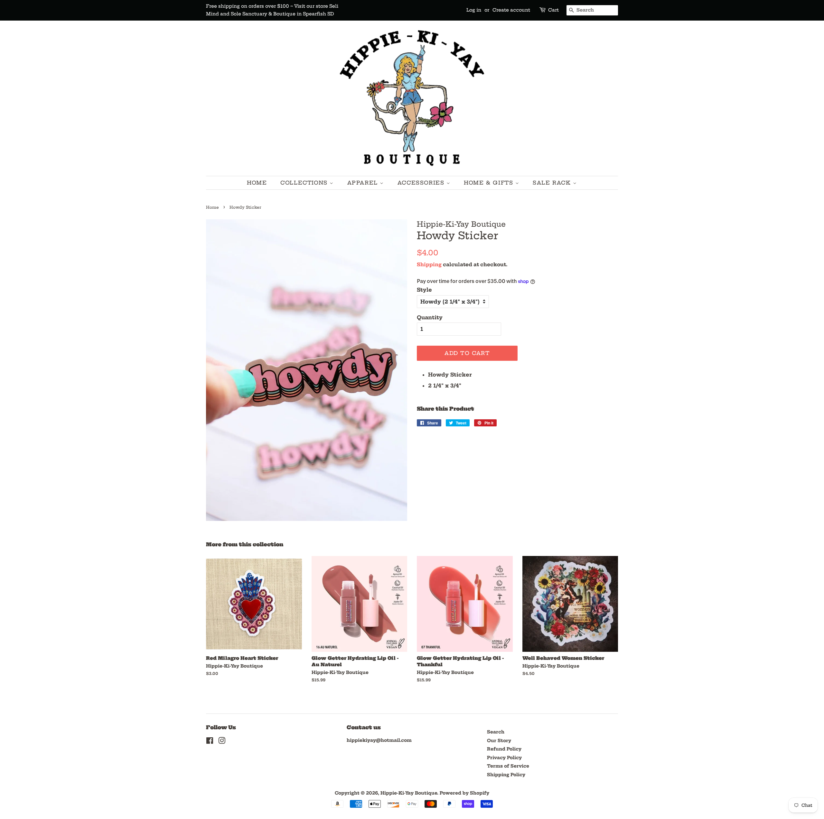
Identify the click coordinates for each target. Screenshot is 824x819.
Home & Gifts (489, 182)
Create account (511, 10)
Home (257, 182)
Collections (305, 182)
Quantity (430, 317)
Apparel (363, 182)
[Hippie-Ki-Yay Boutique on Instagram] (221, 742)
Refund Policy (504, 749)
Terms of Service (508, 766)
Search (495, 732)
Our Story (499, 740)
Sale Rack (553, 182)
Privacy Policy (504, 757)
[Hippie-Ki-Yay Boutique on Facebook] (209, 742)
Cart (553, 10)
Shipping (429, 264)
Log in (473, 10)
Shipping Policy (506, 775)
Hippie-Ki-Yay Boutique (408, 793)
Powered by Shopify (464, 793)
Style (424, 290)
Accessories (422, 182)
